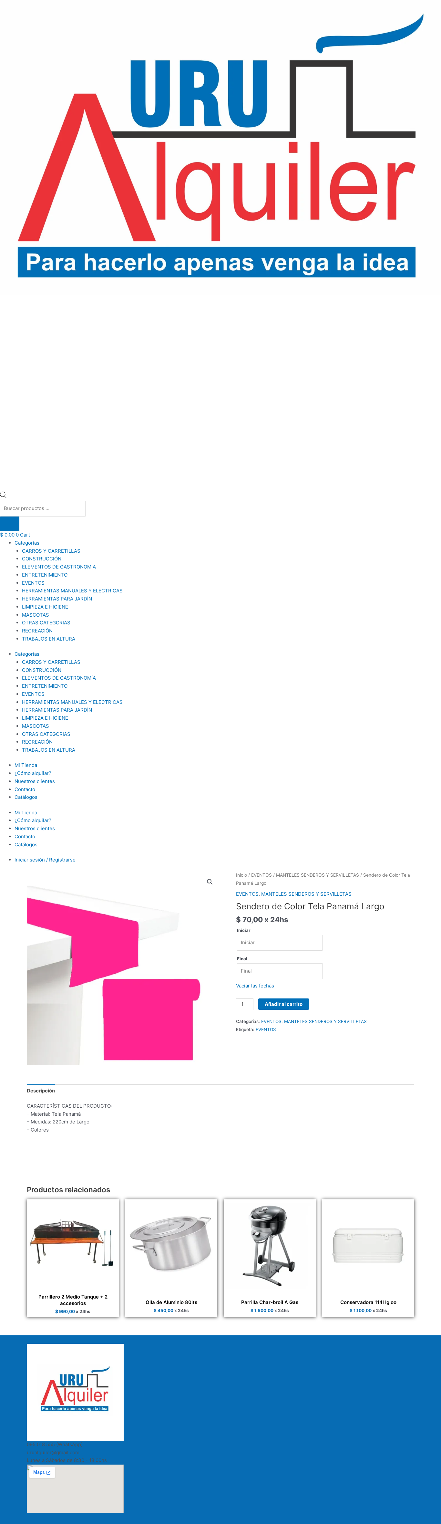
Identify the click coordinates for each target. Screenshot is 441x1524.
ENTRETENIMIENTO (44, 575)
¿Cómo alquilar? (33, 773)
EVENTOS (33, 583)
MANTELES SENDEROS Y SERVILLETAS (317, 875)
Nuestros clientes (35, 781)
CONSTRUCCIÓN (41, 559)
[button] (210, 882)
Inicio (241, 875)
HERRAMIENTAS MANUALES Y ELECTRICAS (72, 591)
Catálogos (26, 797)
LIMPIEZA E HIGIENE (45, 607)
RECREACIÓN (37, 631)
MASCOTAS (35, 615)
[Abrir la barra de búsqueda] (3, 496)
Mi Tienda (26, 765)
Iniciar (244, 930)
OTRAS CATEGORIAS (46, 623)
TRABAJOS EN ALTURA (48, 639)
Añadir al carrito (284, 1004)
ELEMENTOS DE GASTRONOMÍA (59, 567)
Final (242, 958)
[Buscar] (9, 524)
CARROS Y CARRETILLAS (51, 551)
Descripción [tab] (41, 1091)
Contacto (25, 789)
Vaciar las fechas (255, 986)
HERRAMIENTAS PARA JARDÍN (57, 599)
